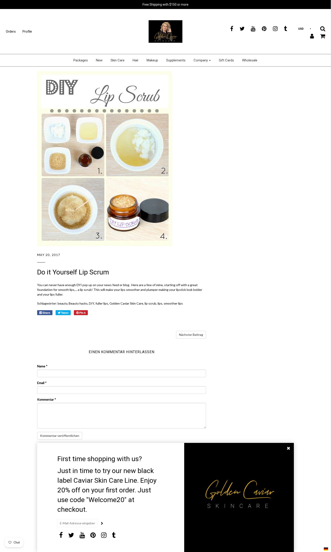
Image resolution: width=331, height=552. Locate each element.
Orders (11, 31)
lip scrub (150, 303)
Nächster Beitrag (191, 335)
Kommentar (46, 399)
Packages (80, 60)
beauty (62, 303)
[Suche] (320, 28)
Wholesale (249, 60)
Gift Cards (226, 60)
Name (42, 366)
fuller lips (101, 303)
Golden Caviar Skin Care (126, 303)
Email (42, 383)
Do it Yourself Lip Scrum (73, 272)
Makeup (152, 60)
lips (160, 303)
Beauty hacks (78, 303)
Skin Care (118, 60)
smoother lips (173, 303)
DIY (91, 303)
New (99, 60)
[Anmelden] (309, 36)
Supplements (176, 60)
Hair (135, 60)
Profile (27, 31)
